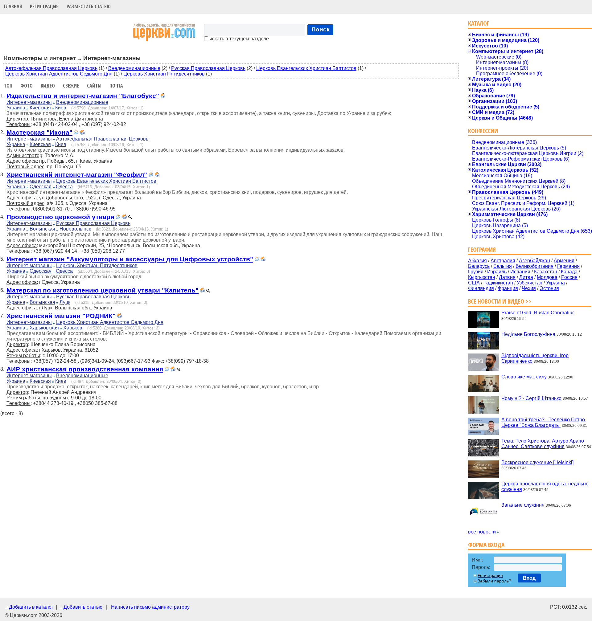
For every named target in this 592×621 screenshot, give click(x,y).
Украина (15, 107)
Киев (60, 107)
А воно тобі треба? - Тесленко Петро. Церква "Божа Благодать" (543, 422)
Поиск (320, 29)
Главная (13, 6)
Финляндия (481, 288)
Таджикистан (498, 282)
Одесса (64, 186)
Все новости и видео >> (499, 301)
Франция (508, 288)
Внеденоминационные (134, 68)
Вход (529, 578)
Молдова (547, 277)
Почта (116, 85)
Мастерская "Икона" (39, 132)
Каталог (478, 23)
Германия (568, 266)
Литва (526, 277)
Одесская (40, 186)
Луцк (65, 302)
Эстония (549, 288)
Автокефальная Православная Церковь (51, 68)
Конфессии (483, 131)
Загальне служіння (523, 505)
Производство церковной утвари (60, 216)
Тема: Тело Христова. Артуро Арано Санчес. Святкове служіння (542, 443)
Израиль (497, 271)
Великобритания (534, 266)
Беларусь (479, 266)
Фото (26, 85)
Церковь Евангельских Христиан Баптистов (306, 68)
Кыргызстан (481, 277)
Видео (48, 85)
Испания (520, 271)
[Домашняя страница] (162, 96)
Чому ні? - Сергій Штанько (531, 398)
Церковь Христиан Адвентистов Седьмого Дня (59, 73)
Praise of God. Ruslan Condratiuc (538, 312)
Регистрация (44, 6)
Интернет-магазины (29, 102)
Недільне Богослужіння (528, 334)
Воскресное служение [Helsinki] (537, 462)
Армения (564, 260)
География (482, 249)
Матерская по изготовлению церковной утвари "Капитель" (102, 290)
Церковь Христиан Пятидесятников (164, 73)
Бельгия (502, 266)
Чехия (529, 288)
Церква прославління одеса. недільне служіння (545, 486)
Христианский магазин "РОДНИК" (61, 315)
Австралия (503, 260)
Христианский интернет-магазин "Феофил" (76, 174)
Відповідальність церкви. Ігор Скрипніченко (535, 358)
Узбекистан (529, 282)
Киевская (40, 107)
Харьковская (44, 327)
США (474, 282)
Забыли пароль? (494, 580)
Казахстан (545, 271)
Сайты (94, 85)
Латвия (507, 277)
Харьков (72, 327)
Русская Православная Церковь (208, 68)
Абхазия (477, 260)
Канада (569, 271)
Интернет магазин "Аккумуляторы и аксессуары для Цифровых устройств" (129, 259)
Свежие (71, 85)
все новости (482, 531)
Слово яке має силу (524, 376)
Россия (569, 277)
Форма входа (486, 545)
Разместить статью (89, 6)
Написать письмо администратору (150, 607)
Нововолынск (75, 228)
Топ (8, 85)
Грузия (475, 271)
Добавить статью (83, 607)
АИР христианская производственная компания (84, 369)
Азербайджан (534, 260)
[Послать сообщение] (76, 133)
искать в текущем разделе (238, 38)
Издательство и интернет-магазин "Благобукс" (82, 95)
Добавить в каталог (31, 607)
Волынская (42, 228)
